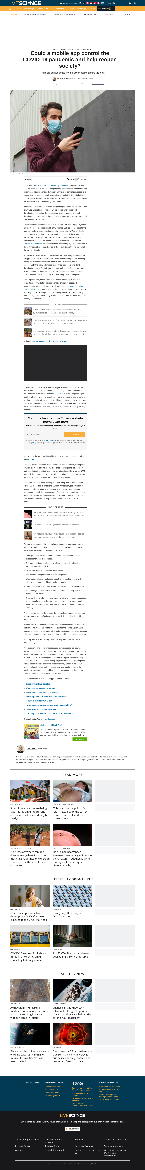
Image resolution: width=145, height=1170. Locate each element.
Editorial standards (55, 1150)
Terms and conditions (115, 1140)
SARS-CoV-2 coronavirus (47, 186)
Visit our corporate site (113, 1122)
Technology (81, 9)
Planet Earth (61, 9)
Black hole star (109, 14)
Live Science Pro (127, 14)
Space (71, 9)
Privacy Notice (30, 442)
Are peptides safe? (90, 14)
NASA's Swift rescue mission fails (65, 14)
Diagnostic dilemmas (53, 1093)
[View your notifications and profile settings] (130, 3)
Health (40, 9)
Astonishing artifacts (52, 1096)
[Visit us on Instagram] (87, 3)
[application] (55, 363)
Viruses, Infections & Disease (70, 49)
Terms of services (51, 440)
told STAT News (58, 394)
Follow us (72, 179)
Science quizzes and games (109, 1086)
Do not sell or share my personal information (115, 1153)
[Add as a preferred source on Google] (72, 1129)
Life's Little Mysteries (53, 1086)
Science (49, 9)
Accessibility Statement (27, 1140)
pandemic (62, 186)
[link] (31, 732)
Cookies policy (53, 1146)
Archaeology (29, 9)
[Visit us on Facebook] (80, 3)
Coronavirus (87, 49)
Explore (93, 9)
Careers (19, 1150)
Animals (17, 9)
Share (29, 179)
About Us (79, 1140)
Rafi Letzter (64, 79)
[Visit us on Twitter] (84, 3)
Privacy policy (22, 1146)
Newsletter (83, 179)
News (91, 79)
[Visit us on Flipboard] (94, 3)
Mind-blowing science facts (109, 1100)
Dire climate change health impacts (34, 14)
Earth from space (51, 1089)
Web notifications (113, 1146)
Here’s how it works (98, 84)
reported (30, 459)
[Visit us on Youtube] (91, 3)
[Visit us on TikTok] (98, 3)
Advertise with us (84, 1146)
